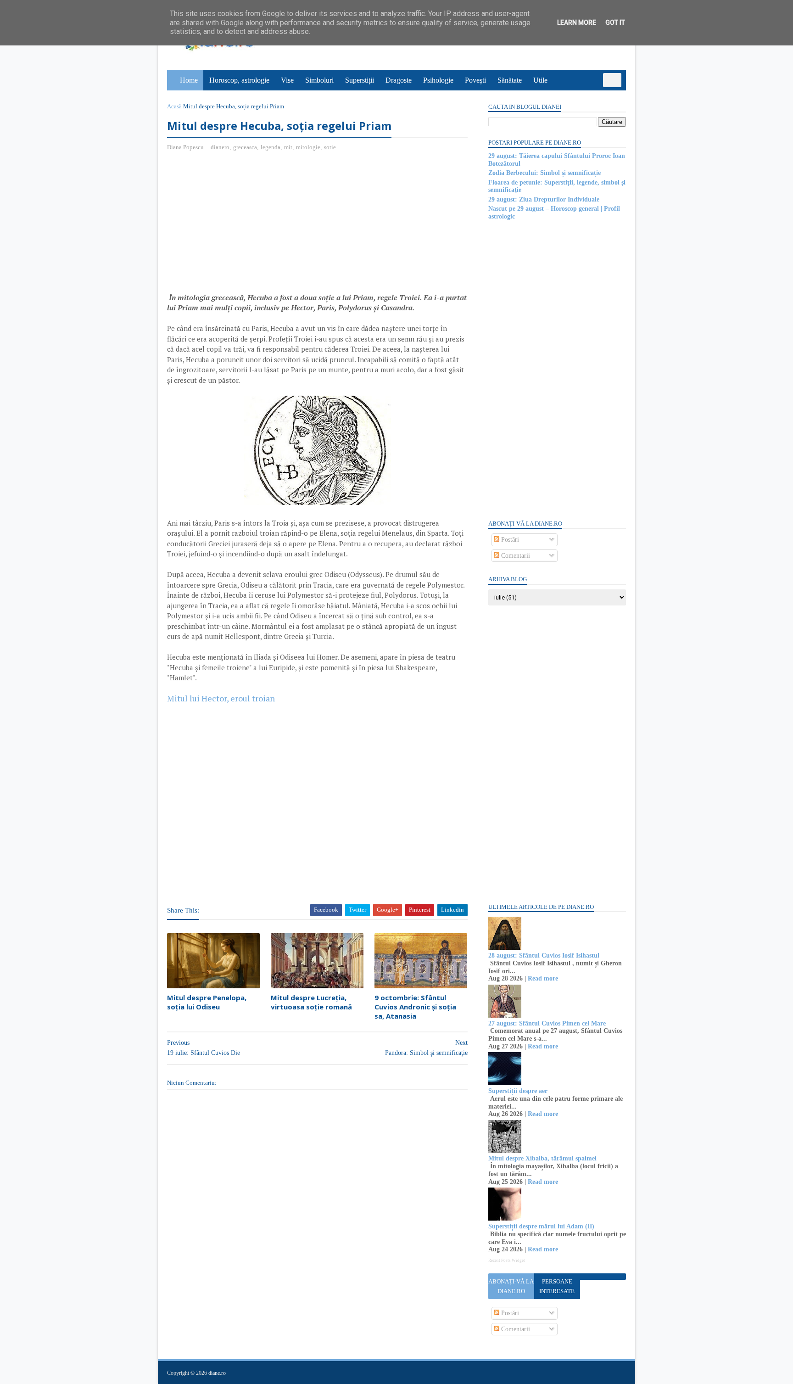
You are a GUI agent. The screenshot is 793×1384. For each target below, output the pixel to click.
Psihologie (438, 80)
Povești (475, 80)
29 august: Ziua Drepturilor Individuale (543, 199)
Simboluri (319, 80)
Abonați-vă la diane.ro (511, 1286)
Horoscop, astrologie (239, 80)
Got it (615, 22)
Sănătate (509, 80)
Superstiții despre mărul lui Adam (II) (541, 1226)
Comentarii (514, 555)
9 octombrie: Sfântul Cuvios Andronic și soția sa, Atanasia (415, 1007)
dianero (220, 147)
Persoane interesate (557, 1286)
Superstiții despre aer (517, 1090)
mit (288, 147)
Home (189, 80)
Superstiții (359, 80)
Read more (543, 978)
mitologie (308, 147)
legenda (270, 147)
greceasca (245, 147)
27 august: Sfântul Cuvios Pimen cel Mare (547, 1023)
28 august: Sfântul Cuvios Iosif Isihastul (543, 955)
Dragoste (398, 80)
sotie (330, 147)
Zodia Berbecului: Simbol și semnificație (544, 172)
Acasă (174, 106)
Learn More (576, 22)
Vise (287, 80)
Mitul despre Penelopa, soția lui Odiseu (206, 1002)
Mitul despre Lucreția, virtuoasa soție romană (311, 1002)
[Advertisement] (244, 225)
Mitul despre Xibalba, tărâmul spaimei (542, 1158)
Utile (540, 80)
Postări (509, 539)
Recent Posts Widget (506, 1260)
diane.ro (217, 1373)
